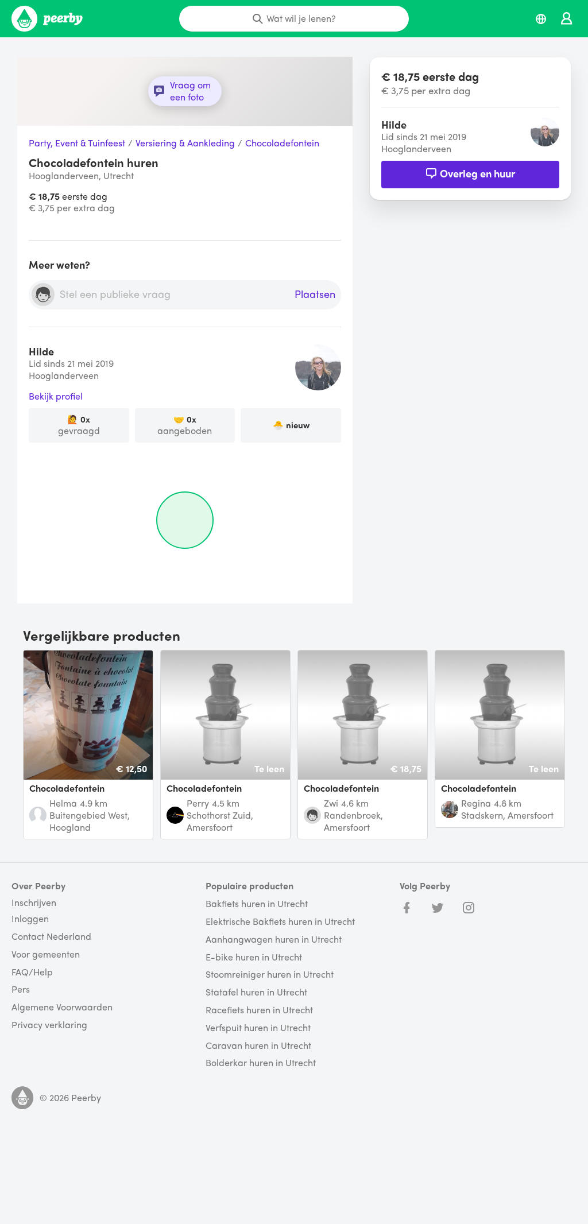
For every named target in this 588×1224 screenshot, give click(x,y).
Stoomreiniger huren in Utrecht (270, 975)
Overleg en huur (477, 173)
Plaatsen (315, 294)
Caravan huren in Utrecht (258, 1046)
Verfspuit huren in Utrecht (258, 1028)
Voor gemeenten (45, 954)
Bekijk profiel (56, 396)
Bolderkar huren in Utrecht (261, 1063)
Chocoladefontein (282, 143)
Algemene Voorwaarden (62, 1007)
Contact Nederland (51, 937)
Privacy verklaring (49, 1025)
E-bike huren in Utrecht (254, 957)
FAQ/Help (32, 972)
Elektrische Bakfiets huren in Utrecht (280, 922)
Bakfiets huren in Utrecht (257, 904)
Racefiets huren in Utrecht (259, 1010)
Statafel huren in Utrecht (256, 992)
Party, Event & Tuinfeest (77, 143)
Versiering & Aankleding (185, 143)
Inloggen (30, 919)
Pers (20, 989)
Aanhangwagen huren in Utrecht (274, 940)
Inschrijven (33, 902)
